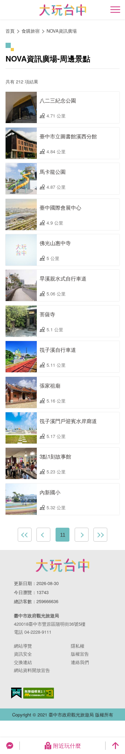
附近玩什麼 (67, 745)
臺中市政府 (62, 565)
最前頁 (25, 535)
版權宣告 (80, 653)
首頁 (10, 30)
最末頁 (100, 535)
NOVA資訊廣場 (62, 30)
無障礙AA (38, 693)
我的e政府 (16, 693)
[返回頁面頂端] (115, 745)
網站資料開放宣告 (32, 670)
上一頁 (43, 535)
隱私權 (77, 645)
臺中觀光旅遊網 (62, 10)
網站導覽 (23, 645)
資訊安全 (23, 653)
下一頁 (82, 535)
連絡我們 (80, 662)
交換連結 (23, 662)
